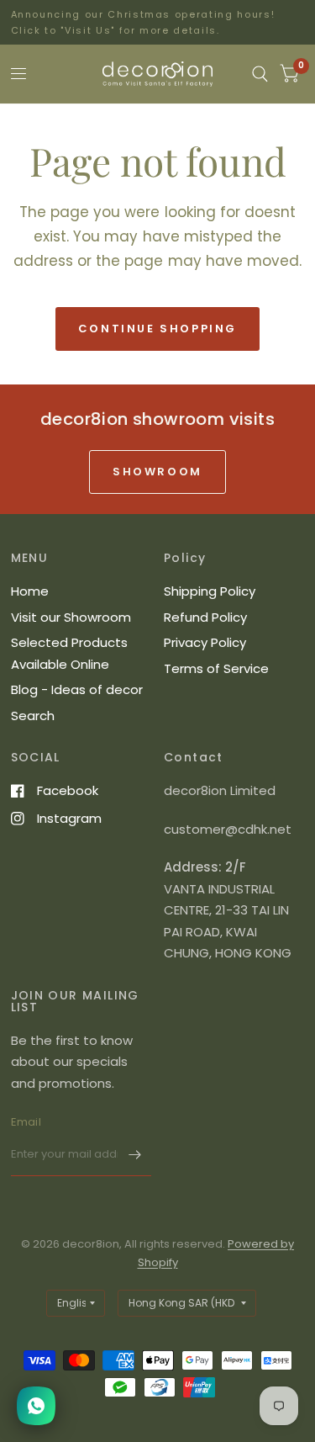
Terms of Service (216, 668)
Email (26, 1122)
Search (33, 715)
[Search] (260, 74)
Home (30, 591)
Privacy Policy (205, 642)
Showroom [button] (157, 472)
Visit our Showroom (71, 617)
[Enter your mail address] (134, 1154)
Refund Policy (205, 617)
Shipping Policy (209, 591)
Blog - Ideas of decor (77, 689)
